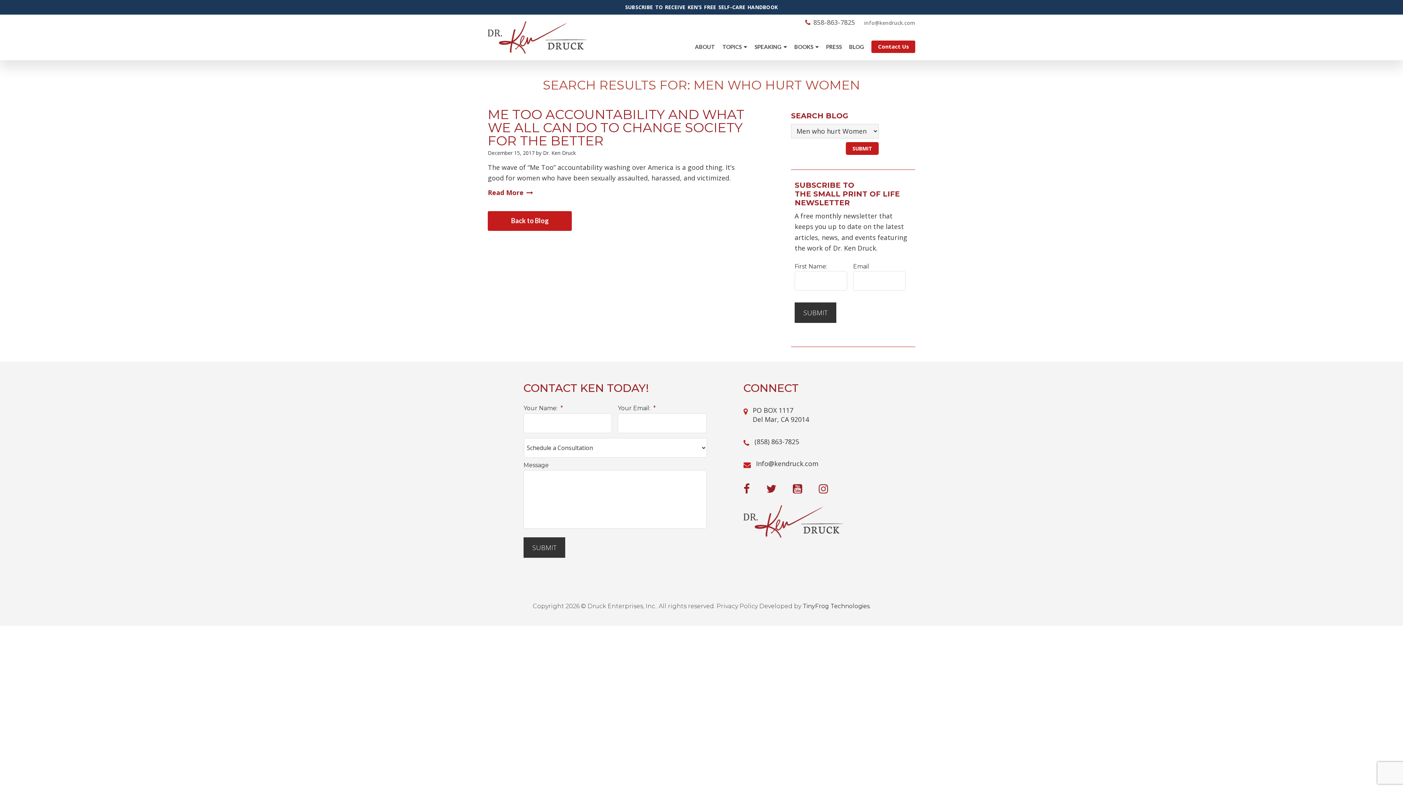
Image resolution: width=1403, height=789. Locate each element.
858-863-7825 (834, 22)
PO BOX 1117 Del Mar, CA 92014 (781, 415)
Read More (506, 192)
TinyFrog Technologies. (837, 606)
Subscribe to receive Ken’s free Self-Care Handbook (701, 7)
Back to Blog (530, 221)
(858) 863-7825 (776, 441)
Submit (815, 312)
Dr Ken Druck (537, 37)
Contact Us (893, 46)
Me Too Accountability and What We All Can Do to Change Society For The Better (616, 127)
